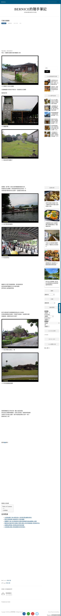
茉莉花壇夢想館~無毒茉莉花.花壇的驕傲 (14, 519)
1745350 (46, 334)
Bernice (10, 23)
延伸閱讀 (5, 510)
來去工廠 (4, 23)
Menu (4, 2)
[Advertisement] (21, 37)
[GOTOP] (37, 614)
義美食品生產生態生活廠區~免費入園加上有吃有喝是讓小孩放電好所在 (22, 523)
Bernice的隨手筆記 (30, 9)
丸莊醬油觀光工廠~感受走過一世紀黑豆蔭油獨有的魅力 (18, 517)
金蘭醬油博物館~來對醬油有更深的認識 (14, 525)
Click (59, 308)
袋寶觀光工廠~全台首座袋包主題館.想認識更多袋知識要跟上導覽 (20, 521)
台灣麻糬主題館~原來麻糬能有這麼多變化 (14, 527)
